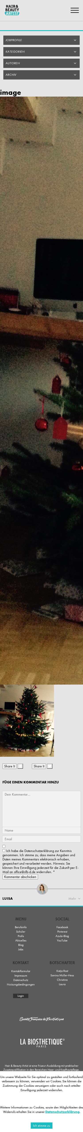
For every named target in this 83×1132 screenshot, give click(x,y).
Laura (62, 984)
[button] (41, 40)
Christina (62, 980)
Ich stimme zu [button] (41, 1126)
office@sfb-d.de (24, 872)
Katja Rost (62, 971)
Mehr (72, 898)
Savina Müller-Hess (62, 975)
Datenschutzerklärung (39, 851)
